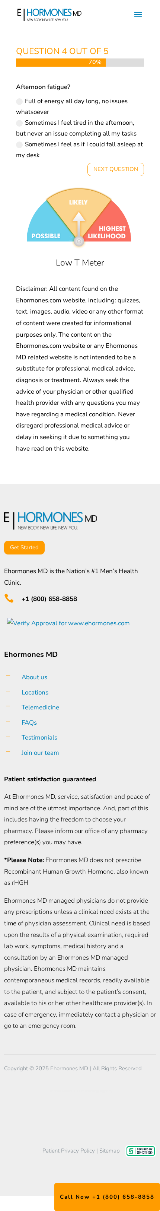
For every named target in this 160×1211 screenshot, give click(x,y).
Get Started (24, 547)
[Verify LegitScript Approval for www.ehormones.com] (67, 623)
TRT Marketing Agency (92, 1091)
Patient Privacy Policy (68, 1150)
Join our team (40, 752)
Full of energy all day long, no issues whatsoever (72, 106)
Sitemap (109, 1150)
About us (34, 677)
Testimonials (39, 737)
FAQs (29, 722)
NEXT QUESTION (115, 169)
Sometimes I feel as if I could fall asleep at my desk (79, 149)
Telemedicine (40, 707)
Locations (35, 692)
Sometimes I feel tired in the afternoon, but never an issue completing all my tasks (76, 128)
